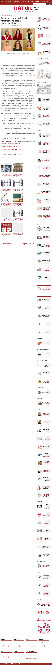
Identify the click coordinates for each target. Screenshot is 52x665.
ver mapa (2, 643)
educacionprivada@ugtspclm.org (6, 646)
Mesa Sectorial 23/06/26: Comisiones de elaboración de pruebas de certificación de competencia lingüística (18, 220)
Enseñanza (3, 25)
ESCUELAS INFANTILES (28, 1)
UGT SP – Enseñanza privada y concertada (31, 654)
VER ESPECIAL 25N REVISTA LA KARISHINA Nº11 (10, 146)
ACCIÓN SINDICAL (16, 25)
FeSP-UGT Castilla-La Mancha (15, 154)
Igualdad (21, 25)
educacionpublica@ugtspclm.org (6, 645)
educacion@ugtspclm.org (18, 655)
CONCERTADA (45, 1)
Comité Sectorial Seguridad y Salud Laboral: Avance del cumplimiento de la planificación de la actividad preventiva (6, 206)
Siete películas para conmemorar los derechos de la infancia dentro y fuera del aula (27, 245)
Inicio (2, 1)
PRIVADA (37, 1)
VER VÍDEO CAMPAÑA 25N (6, 141)
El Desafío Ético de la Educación (7, 243)
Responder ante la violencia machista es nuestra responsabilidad (19, 153)
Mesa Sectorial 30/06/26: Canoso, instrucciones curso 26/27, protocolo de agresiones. (18, 190)
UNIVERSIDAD (17, 1)
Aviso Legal (8, 1)
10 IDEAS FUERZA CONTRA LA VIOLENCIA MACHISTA (11, 149)
